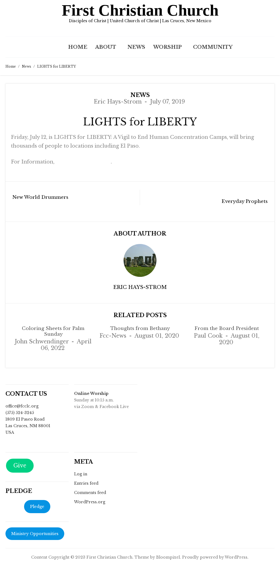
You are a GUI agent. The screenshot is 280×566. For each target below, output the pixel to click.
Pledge (37, 506)
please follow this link (83, 162)
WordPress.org (89, 501)
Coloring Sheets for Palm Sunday (53, 331)
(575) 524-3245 (19, 412)
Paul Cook (208, 335)
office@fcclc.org (22, 406)
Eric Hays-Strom (118, 101)
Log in (80, 474)
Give (19, 465)
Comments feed (90, 492)
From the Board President (226, 328)
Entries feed (86, 483)
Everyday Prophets (244, 201)
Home (77, 47)
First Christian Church (140, 10)
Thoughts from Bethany (140, 328)
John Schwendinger (42, 341)
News (136, 47)
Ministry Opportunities (35, 533)
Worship (167, 47)
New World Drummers (40, 197)
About (105, 47)
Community (212, 47)
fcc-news (113, 335)
